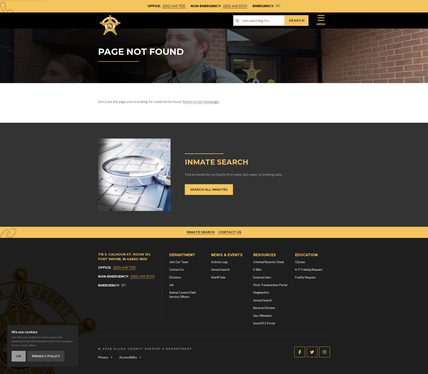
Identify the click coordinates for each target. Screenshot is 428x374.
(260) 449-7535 (174, 6)
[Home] (110, 25)
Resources (264, 255)
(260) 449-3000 (235, 6)
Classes (300, 262)
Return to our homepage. (201, 102)
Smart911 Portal (264, 323)
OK (18, 356)
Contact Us (229, 232)
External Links (262, 277)
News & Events (227, 255)
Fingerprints (261, 292)
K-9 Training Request (308, 269)
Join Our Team (178, 262)
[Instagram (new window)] (324, 352)
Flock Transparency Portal (270, 285)
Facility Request (305, 277)
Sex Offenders (262, 315)
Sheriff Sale (218, 277)
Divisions (175, 277)
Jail (171, 285)
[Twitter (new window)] (312, 352)
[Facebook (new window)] (299, 352)
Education (306, 255)
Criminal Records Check (268, 262)
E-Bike (257, 269)
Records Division (264, 308)
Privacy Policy (46, 356)
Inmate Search (201, 232)
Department (182, 255)
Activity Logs (219, 262)
